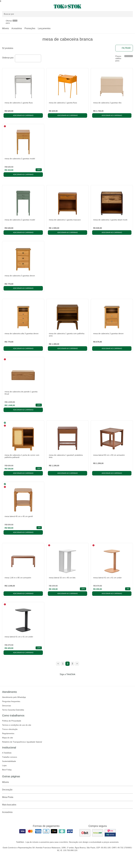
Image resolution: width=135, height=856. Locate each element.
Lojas (4, 765)
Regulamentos (8, 733)
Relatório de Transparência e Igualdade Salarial (22, 742)
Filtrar (126, 48)
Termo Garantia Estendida (13, 710)
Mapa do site (7, 738)
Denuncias (6, 706)
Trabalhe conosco (9, 757)
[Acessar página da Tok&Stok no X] (78, 680)
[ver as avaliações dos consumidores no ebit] (84, 832)
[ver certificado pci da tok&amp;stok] (110, 832)
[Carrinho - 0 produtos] (131, 6)
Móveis (5, 28)
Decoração (7, 790)
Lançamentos (44, 28)
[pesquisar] (129, 14)
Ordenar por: (8, 58)
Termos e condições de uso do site (16, 725)
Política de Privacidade (11, 721)
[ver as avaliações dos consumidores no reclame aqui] (97, 832)
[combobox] (28, 58)
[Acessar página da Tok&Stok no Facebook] (56, 680)
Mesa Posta (7, 797)
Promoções (30, 28)
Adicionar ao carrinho (23, 115)
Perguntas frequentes (11, 701)
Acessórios (16, 28)
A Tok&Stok (6, 753)
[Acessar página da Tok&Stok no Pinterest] (71, 680)
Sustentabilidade (9, 761)
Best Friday (7, 770)
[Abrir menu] (22, 6)
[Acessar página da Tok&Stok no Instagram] (64, 680)
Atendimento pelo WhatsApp (14, 697)
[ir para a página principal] (67, 6)
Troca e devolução (10, 729)
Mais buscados (9, 805)
